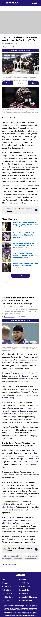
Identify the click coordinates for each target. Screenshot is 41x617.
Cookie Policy (24, 593)
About (4, 579)
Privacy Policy (24, 590)
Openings (23, 579)
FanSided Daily (25, 586)
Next (33, 83)
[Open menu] (3, 3)
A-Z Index (5, 600)
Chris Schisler (8, 43)
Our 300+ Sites (24, 583)
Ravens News (12, 282)
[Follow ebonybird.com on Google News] (36, 210)
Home (4, 282)
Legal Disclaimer (8, 597)
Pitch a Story (6, 590)
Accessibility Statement (28, 597)
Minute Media (11, 605)
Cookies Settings (25, 600)
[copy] (13, 47)
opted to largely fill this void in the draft (23, 376)
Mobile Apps (6, 586)
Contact (5, 583)
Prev (7, 83)
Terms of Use (7, 593)
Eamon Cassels (9, 317)
